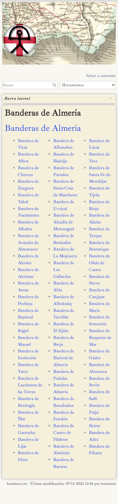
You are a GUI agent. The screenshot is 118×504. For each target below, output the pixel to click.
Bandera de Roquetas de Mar (100, 337)
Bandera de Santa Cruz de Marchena (65, 188)
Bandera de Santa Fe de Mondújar (99, 174)
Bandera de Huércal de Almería (63, 357)
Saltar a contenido (101, 75)
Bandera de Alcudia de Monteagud (63, 222)
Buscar (55, 85)
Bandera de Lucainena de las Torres (30, 385)
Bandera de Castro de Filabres (63, 432)
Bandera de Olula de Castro (99, 262)
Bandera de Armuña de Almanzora (28, 242)
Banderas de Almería (43, 128)
